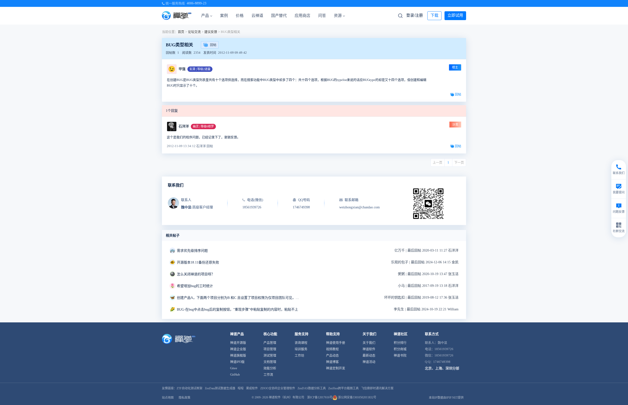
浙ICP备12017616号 (319, 397)
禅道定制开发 (335, 368)
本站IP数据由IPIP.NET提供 (446, 397)
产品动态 (332, 355)
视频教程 (332, 349)
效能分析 (269, 368)
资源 (338, 15)
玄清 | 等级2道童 (199, 69)
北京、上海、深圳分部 (442, 368)
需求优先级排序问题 (192, 251)
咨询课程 (301, 342)
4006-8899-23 (196, 3)
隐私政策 (184, 397)
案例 (224, 15)
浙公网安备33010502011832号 (356, 397)
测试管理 (269, 355)
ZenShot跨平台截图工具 (343, 388)
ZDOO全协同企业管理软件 (277, 388)
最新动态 (369, 355)
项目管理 (269, 349)
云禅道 (257, 15)
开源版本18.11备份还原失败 (198, 262)
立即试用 (455, 15)
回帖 (213, 45)
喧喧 (241, 388)
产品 (205, 15)
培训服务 (301, 349)
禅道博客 (332, 362)
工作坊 (299, 355)
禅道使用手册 (335, 342)
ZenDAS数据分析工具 (312, 388)
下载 (434, 15)
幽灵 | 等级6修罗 (203, 126)
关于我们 (369, 342)
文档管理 (269, 362)
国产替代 (279, 15)
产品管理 (269, 342)
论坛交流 (194, 32)
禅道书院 (400, 355)
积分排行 (400, 342)
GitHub (235, 374)
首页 (181, 32)
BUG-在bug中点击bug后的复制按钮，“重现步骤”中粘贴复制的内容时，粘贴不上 (237, 309)
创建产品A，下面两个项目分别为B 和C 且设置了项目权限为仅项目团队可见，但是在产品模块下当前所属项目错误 (238, 298)
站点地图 (168, 397)
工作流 (268, 374)
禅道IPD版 (237, 362)
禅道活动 (369, 362)
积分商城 (400, 349)
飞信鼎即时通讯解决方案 (377, 388)
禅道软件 (369, 349)
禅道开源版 (238, 342)
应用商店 (302, 15)
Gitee (233, 368)
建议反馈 (210, 32)
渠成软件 (252, 388)
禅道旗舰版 (238, 355)
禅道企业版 (238, 349)
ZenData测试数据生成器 (220, 388)
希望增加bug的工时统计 (195, 286)
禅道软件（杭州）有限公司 (286, 397)
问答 (322, 15)
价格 (240, 15)
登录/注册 (414, 15)
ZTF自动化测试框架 (189, 388)
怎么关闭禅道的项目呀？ (196, 274)
